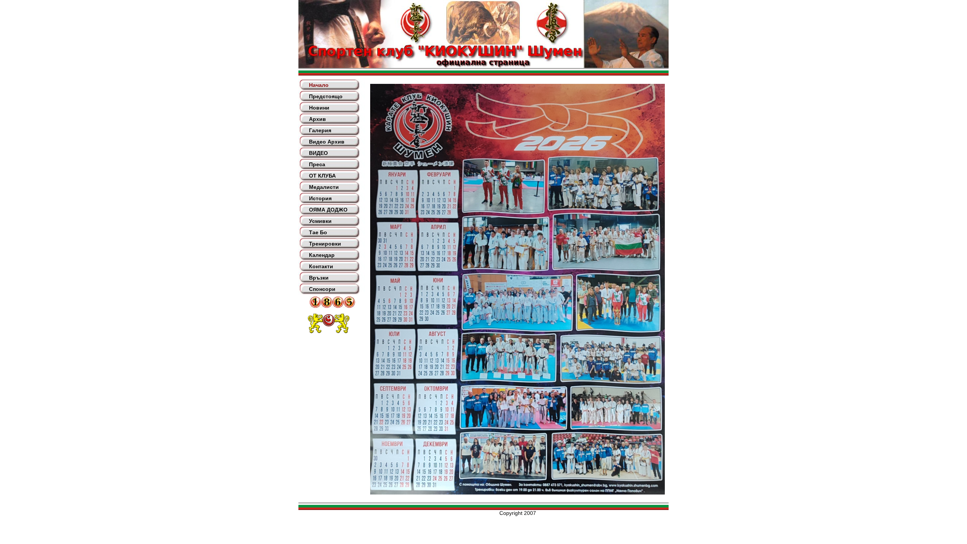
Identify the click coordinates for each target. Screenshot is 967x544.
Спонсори (322, 289)
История (320, 198)
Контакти (321, 266)
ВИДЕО (318, 153)
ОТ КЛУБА (322, 176)
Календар (322, 255)
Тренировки (325, 244)
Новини (319, 108)
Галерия (320, 130)
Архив (317, 119)
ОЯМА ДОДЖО (328, 210)
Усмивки (320, 221)
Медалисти (324, 187)
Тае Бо (318, 232)
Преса (317, 164)
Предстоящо (326, 96)
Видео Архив (326, 142)
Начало (319, 85)
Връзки (319, 278)
